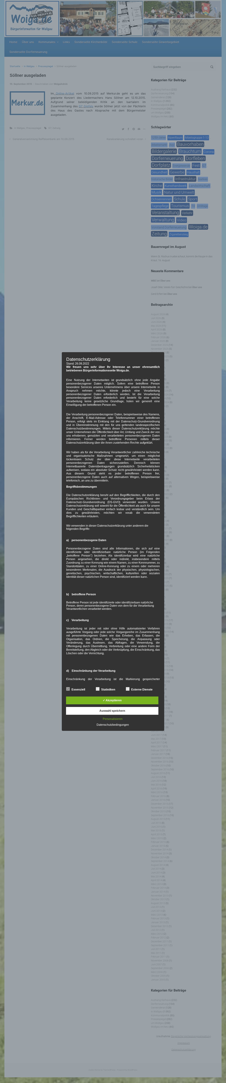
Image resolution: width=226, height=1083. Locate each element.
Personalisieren (113, 718)
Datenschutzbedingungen (113, 724)
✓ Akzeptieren (112, 700)
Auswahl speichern (112, 710)
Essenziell (78, 689)
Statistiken (108, 689)
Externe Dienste (142, 689)
